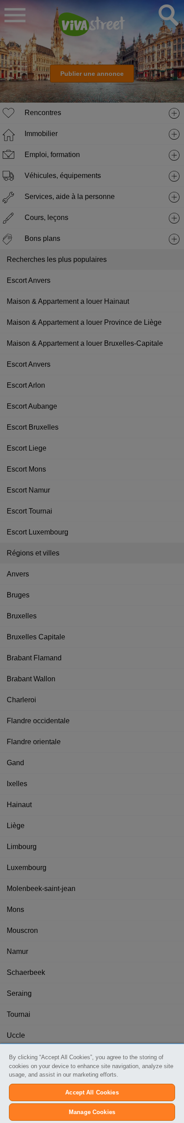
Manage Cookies (92, 1112)
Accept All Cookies (91, 1092)
